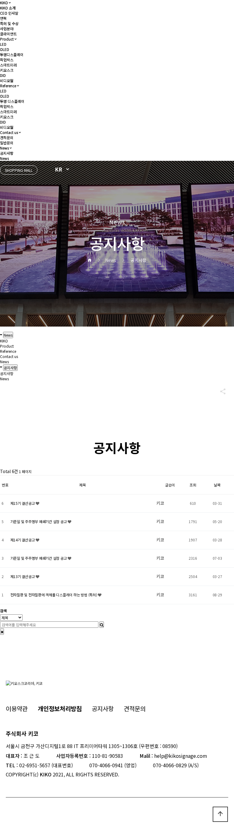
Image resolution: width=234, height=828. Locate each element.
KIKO (4, 2)
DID (3, 75)
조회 (193, 484)
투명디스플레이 (11, 54)
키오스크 (6, 70)
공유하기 (220, 391)
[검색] (101, 624)
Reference (8, 85)
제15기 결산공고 (23, 503)
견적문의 (6, 137)
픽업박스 (6, 59)
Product (7, 39)
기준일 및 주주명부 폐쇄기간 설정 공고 (39, 521)
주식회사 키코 (22, 733)
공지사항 (6, 153)
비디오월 (6, 80)
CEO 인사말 (9, 13)
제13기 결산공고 (23, 576)
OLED (4, 49)
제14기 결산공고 (23, 539)
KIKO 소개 (8, 7)
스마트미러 (8, 64)
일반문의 (6, 142)
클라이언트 (8, 33)
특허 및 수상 (9, 23)
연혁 (3, 18)
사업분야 (6, 28)
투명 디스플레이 (12, 101)
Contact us (9, 132)
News (4, 147)
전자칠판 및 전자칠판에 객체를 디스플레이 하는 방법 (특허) (54, 594)
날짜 (217, 484)
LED (3, 44)
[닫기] (2, 631)
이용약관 (17, 708)
